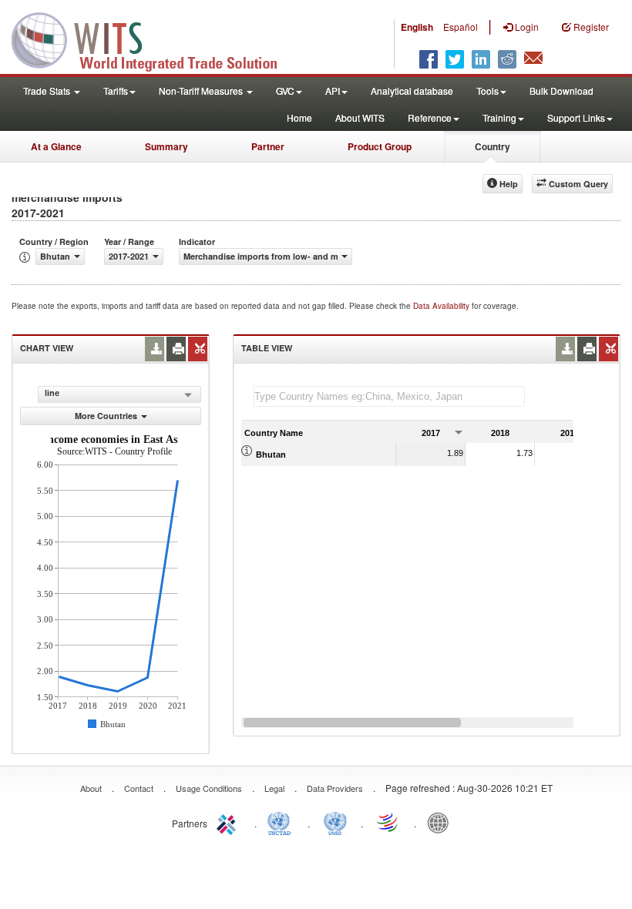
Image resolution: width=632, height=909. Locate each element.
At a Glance (56, 146)
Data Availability (442, 305)
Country (492, 146)
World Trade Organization (388, 822)
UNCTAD (282, 822)
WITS (154, 38)
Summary (166, 146)
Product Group (380, 146)
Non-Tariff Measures (202, 90)
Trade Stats (47, 90)
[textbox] (389, 396)
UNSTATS (335, 822)
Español (460, 26)
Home (299, 117)
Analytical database (412, 90)
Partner (267, 146)
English (417, 27)
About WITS (360, 117)
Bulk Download (561, 90)
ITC (228, 822)
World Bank (441, 822)
